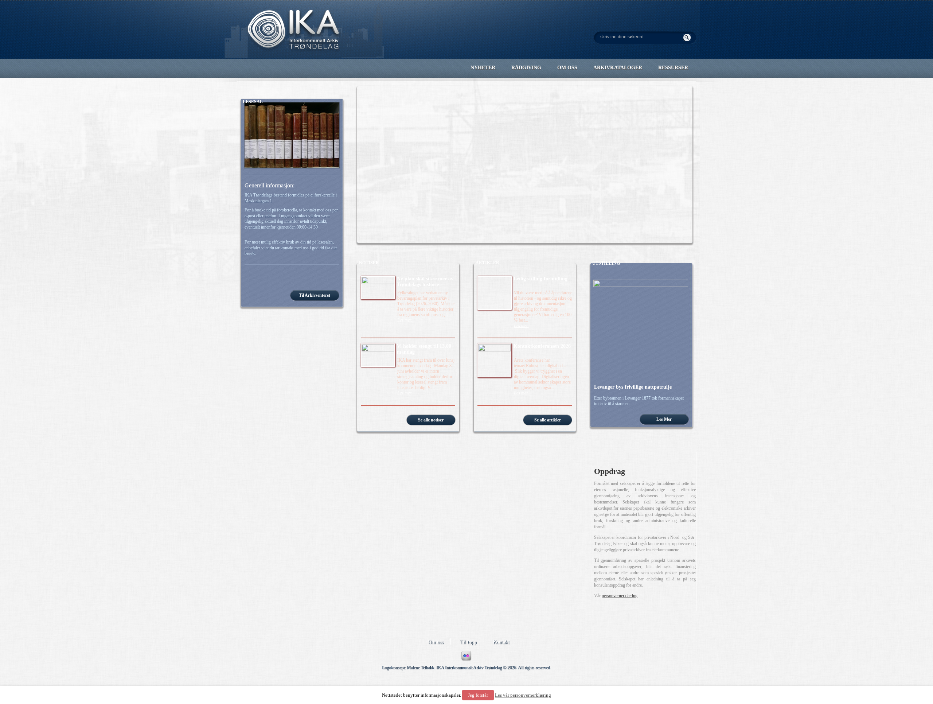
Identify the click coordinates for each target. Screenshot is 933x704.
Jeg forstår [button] (478, 695)
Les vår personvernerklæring (523, 695)
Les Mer (664, 419)
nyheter (483, 67)
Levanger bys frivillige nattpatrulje (633, 387)
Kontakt (501, 642)
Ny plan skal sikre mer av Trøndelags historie (425, 281)
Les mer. (404, 320)
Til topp (468, 642)
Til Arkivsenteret (314, 295)
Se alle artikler (547, 420)
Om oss (435, 642)
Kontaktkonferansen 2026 (542, 346)
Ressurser (673, 67)
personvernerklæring (619, 595)
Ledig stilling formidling (540, 278)
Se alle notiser (431, 420)
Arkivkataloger (617, 67)
